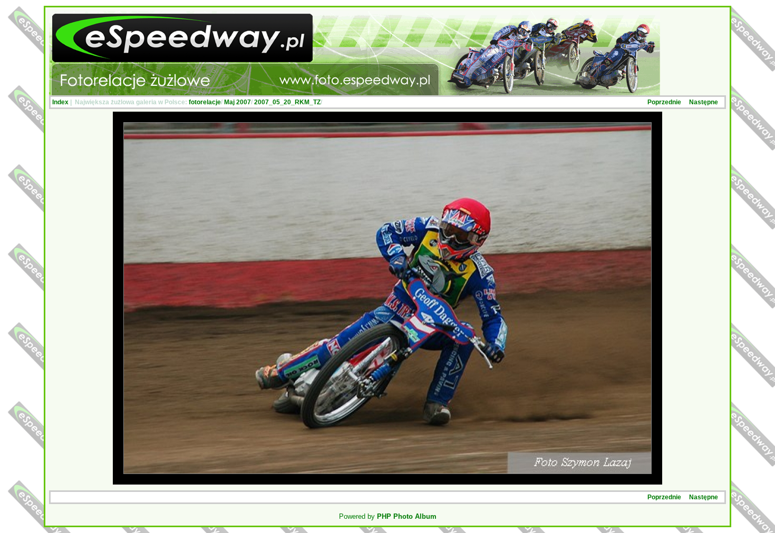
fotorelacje (205, 102)
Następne (703, 102)
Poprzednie (664, 102)
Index (60, 102)
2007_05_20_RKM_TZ (287, 102)
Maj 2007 (237, 102)
